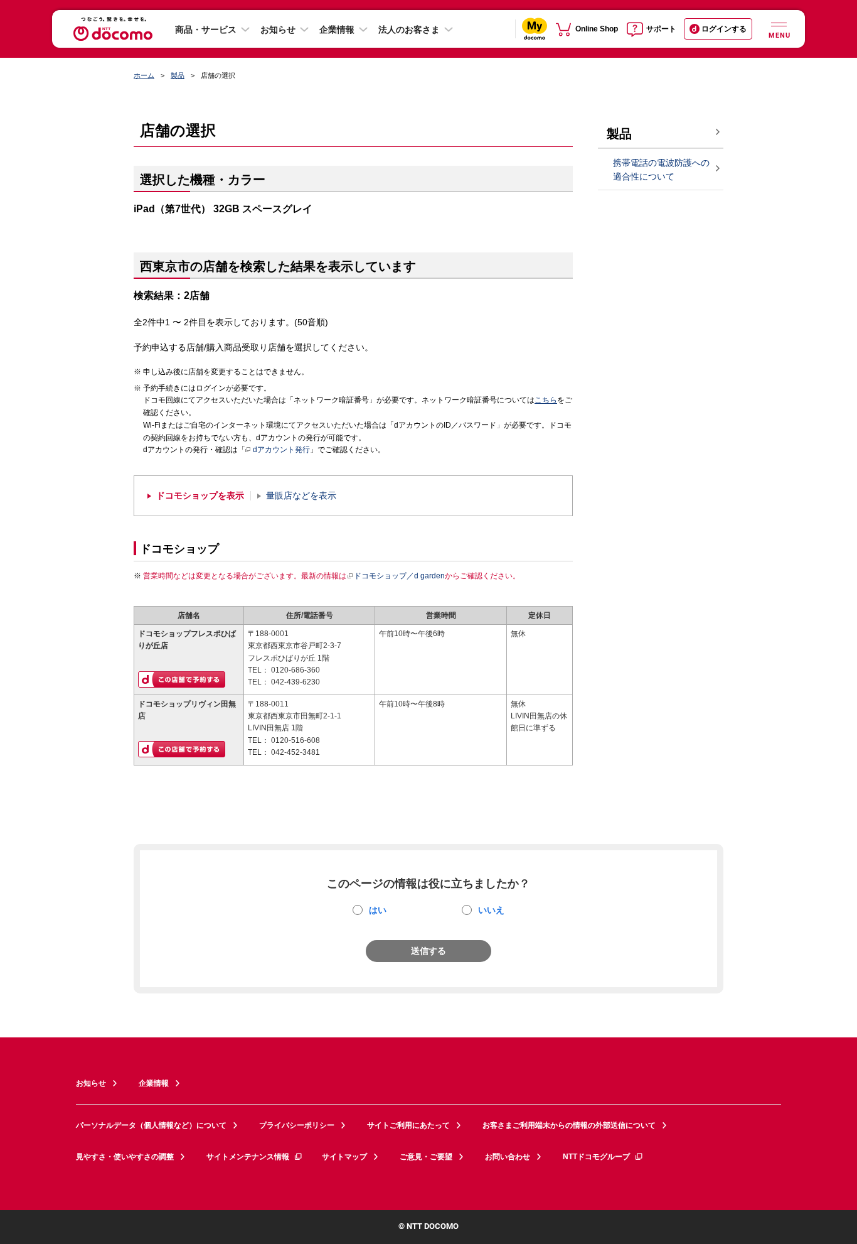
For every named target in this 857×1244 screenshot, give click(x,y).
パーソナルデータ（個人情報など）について (151, 1125)
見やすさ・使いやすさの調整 (125, 1156)
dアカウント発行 (281, 449)
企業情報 (336, 29)
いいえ (491, 910)
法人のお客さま (409, 29)
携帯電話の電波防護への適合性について (661, 170)
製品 (177, 75)
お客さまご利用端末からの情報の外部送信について (569, 1125)
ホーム (144, 75)
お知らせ (277, 29)
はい (377, 910)
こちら (546, 400)
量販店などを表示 (301, 495)
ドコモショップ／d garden (399, 575)
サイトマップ (344, 1156)
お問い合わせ (507, 1156)
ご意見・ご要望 (426, 1156)
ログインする (724, 28)
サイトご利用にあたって (408, 1125)
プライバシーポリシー (296, 1125)
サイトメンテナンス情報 (247, 1156)
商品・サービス (206, 29)
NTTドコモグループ (596, 1156)
